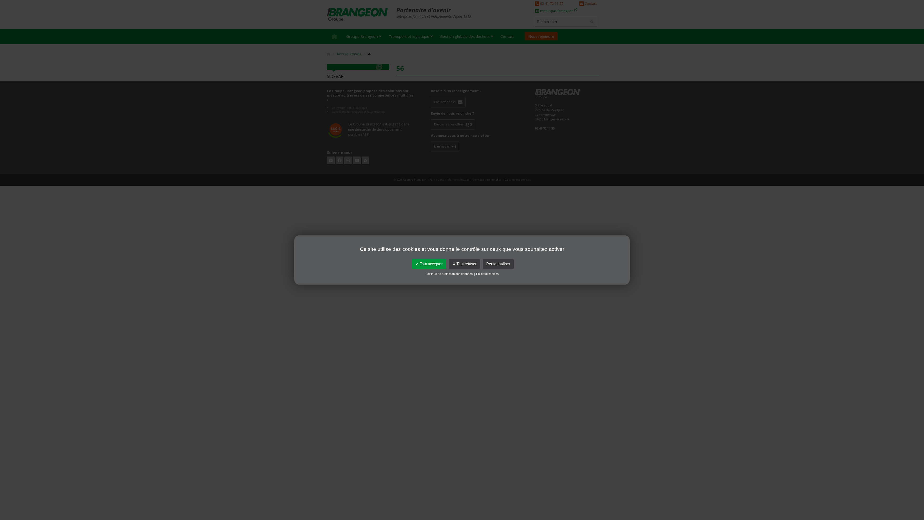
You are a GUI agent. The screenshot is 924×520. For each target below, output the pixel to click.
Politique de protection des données (449, 274)
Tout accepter (431, 264)
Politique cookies (487, 274)
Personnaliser (498, 264)
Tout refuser (466, 264)
